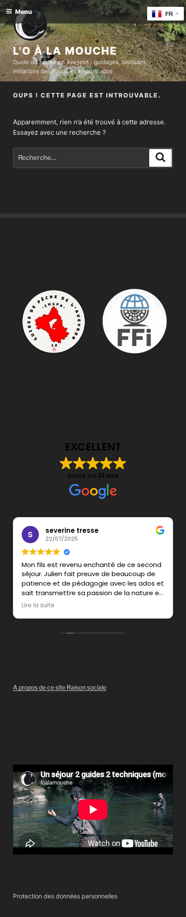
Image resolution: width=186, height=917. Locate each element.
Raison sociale (86, 687)
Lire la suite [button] (38, 605)
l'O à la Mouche (65, 51)
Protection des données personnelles (65, 896)
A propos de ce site (40, 687)
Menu (23, 11)
